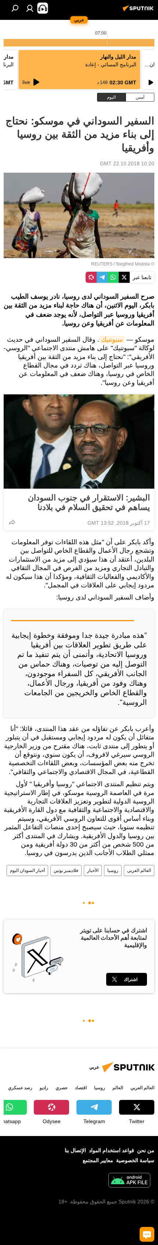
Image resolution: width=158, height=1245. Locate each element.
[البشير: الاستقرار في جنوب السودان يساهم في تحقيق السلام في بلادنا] (79, 441)
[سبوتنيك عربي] (139, 11)
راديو (44, 1087)
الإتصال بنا (75, 1150)
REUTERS (101, 264)
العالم (117, 1087)
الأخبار (92, 870)
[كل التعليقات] (147, 1234)
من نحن (145, 1150)
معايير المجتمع (98, 1160)
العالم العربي (139, 870)
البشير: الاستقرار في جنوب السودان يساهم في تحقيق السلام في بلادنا (89, 502)
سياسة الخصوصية (135, 1160)
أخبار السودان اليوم (27, 870)
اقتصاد (81, 1087)
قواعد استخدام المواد (111, 1150)
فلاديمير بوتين (66, 870)
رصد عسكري (20, 1087)
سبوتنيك (112, 339)
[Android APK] (129, 1181)
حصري (61, 1087)
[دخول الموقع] (29, 8)
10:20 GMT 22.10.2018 (127, 163)
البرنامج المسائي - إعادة (110, 64)
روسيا (112, 870)
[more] (12, 522)
